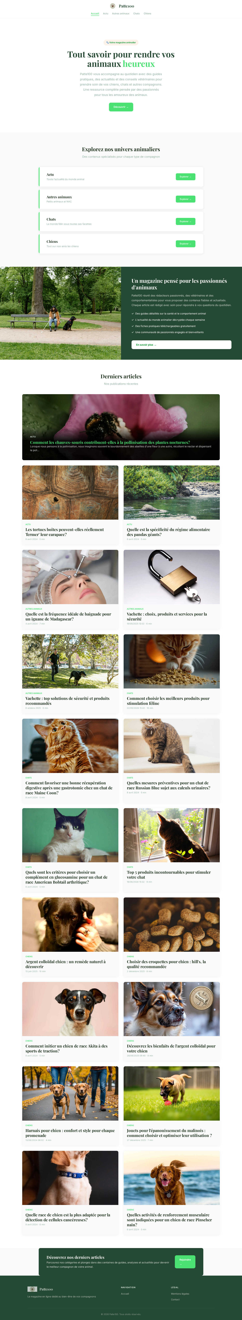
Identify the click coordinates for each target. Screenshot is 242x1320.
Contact (175, 1299)
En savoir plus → (146, 344)
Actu (105, 13)
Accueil (95, 13)
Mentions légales (180, 1293)
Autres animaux (120, 13)
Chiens (147, 13)
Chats (136, 13)
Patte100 (126, 5)
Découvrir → (121, 106)
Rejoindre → (185, 1262)
